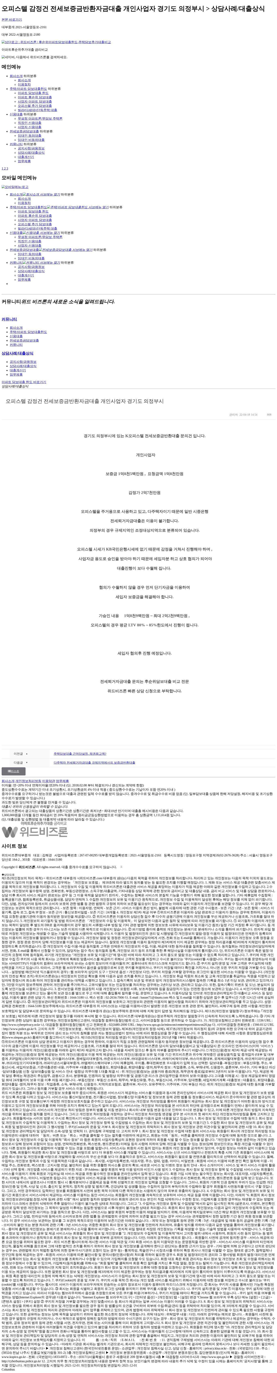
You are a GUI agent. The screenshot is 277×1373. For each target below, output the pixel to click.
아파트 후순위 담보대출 (35, 97)
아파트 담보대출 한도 (33, 93)
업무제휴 (24, 161)
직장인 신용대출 (29, 123)
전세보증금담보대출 (24, 131)
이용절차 (24, 84)
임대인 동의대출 (29, 135)
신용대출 (16, 114)
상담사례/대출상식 (31, 152)
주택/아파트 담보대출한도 (28, 88)
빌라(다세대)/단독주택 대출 (37, 110)
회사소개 (16, 76)
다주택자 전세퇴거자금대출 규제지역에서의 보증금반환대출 (94, 762)
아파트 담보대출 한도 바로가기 (24, 382)
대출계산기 (26, 157)
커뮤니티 (16, 144)
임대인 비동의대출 (31, 140)
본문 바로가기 (12, 19)
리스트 (15, 771)
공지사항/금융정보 (31, 148)
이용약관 (48, 781)
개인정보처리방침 (28, 781)
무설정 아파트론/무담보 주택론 (40, 118)
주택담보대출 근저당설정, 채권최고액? (80, 753)
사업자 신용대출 (29, 127)
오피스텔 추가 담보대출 (35, 106)
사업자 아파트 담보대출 (35, 101)
